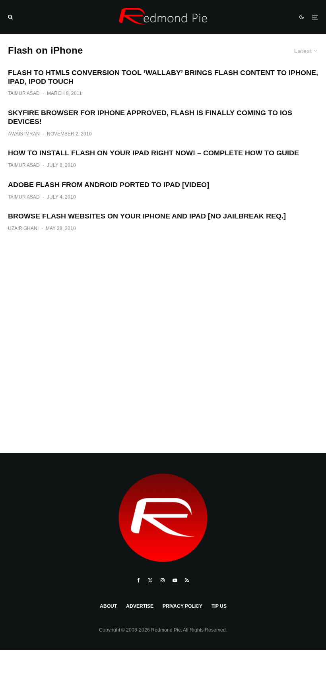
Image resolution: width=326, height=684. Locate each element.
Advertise (139, 606)
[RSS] (187, 580)
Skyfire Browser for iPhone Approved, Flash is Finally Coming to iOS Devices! (150, 117)
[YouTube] (175, 580)
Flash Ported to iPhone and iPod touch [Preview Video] (163, 209)
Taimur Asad (24, 93)
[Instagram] (163, 580)
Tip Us (219, 606)
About (108, 606)
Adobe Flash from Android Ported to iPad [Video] (108, 185)
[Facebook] (138, 580)
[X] (150, 580)
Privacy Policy (182, 606)
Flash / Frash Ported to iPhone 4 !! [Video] (163, 146)
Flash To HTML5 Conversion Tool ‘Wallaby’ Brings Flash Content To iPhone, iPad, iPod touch (163, 77)
